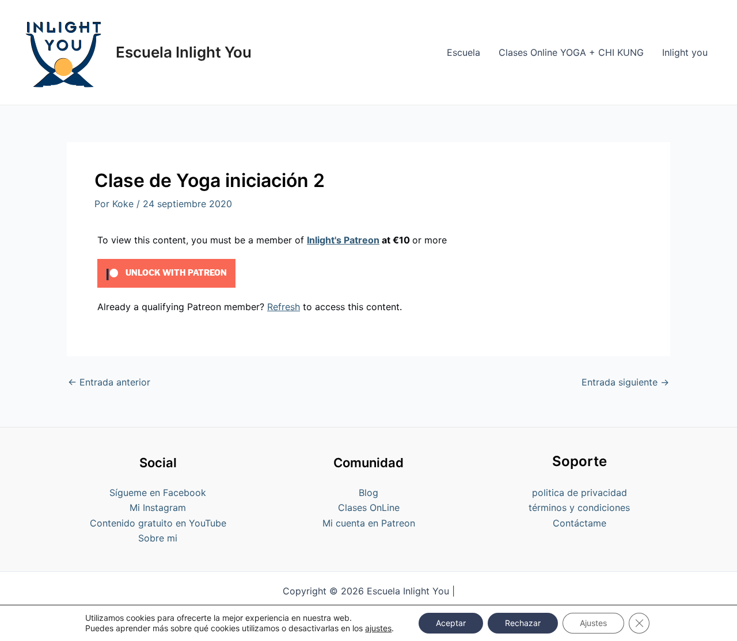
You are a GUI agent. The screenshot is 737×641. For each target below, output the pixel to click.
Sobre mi (157, 538)
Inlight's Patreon (343, 240)
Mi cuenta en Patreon (368, 523)
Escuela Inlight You (184, 52)
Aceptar (451, 623)
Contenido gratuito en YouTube (158, 523)
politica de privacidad (579, 492)
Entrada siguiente (625, 382)
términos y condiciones (579, 507)
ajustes (378, 628)
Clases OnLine (369, 507)
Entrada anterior (109, 382)
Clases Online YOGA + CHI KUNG (571, 52)
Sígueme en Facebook (157, 492)
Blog (368, 492)
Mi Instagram (158, 507)
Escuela (463, 52)
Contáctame (579, 523)
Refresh (283, 306)
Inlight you (685, 52)
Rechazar (523, 623)
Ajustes (593, 623)
